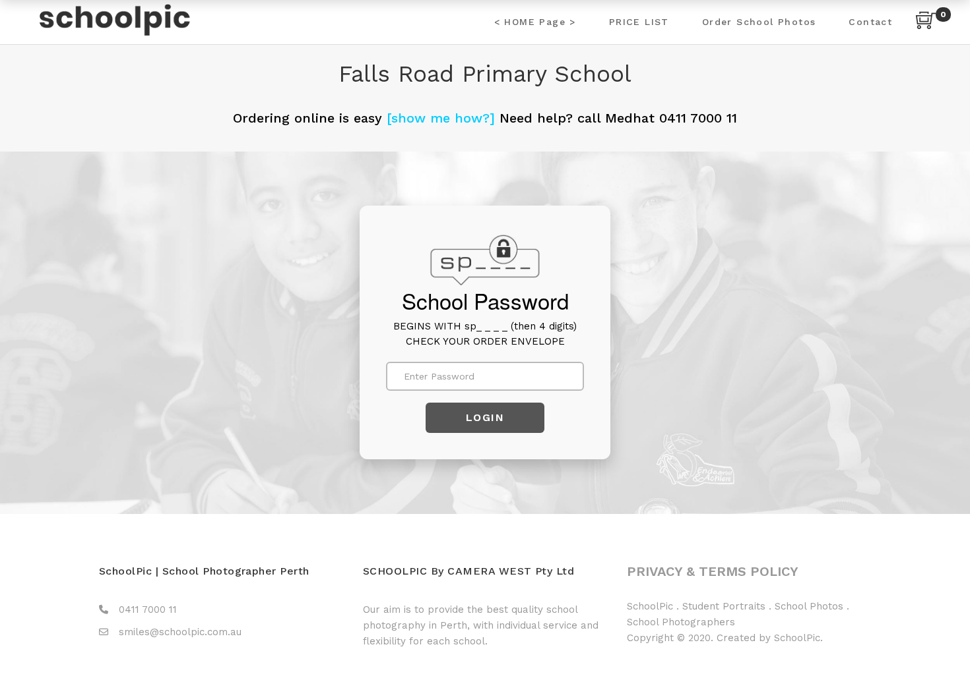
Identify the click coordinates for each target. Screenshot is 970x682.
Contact (870, 21)
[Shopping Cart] (926, 22)
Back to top (945, 647)
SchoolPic (650, 606)
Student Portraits (723, 606)
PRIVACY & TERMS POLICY (712, 571)
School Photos (809, 606)
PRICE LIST (639, 21)
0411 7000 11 (148, 609)
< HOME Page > (535, 21)
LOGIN (485, 417)
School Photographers (681, 622)
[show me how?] (441, 118)
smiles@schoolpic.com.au (180, 632)
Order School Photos (759, 21)
